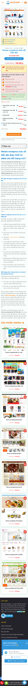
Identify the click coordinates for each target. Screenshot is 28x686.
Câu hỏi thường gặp (7, 629)
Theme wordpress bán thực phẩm (14, 588)
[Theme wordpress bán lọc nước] (14, 339)
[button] (3, 3)
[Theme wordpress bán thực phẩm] (14, 574)
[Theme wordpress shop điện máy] (14, 372)
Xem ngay (14, 86)
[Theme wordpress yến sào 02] (14, 473)
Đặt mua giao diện (14, 134)
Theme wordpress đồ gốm (14, 453)
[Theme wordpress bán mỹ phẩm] (14, 541)
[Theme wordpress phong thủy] (14, 406)
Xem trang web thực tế (14, 58)
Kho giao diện (5, 631)
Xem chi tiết (7, 98)
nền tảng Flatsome (14, 237)
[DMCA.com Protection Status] (21, 611)
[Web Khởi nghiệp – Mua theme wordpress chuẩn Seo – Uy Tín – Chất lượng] (13, 2)
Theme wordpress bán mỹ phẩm (14, 554)
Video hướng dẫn (6, 626)
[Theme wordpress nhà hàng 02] (14, 507)
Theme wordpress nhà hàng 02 (14, 520)
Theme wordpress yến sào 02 (14, 487)
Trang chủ (8, 48)
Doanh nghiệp (18, 48)
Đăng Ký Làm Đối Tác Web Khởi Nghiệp (12, 634)
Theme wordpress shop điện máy (14, 386)
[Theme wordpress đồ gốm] (14, 440)
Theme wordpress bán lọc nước (14, 352)
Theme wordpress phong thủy (14, 419)
